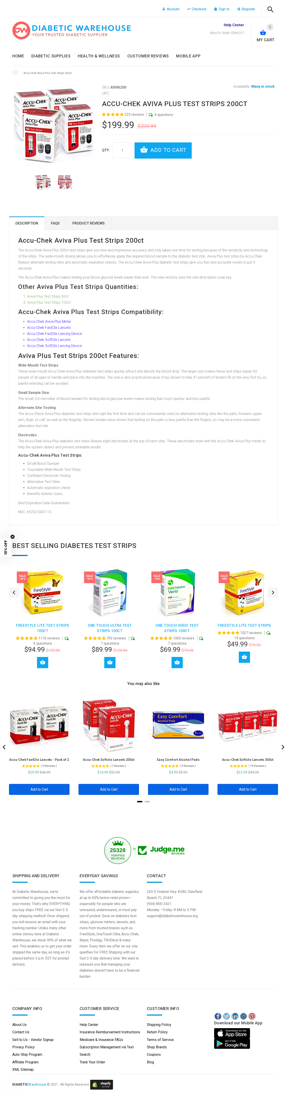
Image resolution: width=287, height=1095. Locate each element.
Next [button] (273, 592)
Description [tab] (26, 223)
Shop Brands (157, 1047)
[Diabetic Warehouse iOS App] (232, 1033)
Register (248, 9)
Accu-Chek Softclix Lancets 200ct (109, 759)
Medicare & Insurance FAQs (101, 1040)
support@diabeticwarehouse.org (172, 916)
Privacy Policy (23, 1047)
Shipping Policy (159, 1025)
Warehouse (29, 1084)
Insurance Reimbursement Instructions (110, 1032)
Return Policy (157, 1032)
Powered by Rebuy (143, 807)
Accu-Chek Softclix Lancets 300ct (248, 759)
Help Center (89, 1025)
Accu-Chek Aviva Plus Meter (49, 321)
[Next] (282, 747)
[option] (43, 182)
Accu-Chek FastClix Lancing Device (54, 334)
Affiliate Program (25, 1062)
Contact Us (20, 1032)
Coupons (154, 1054)
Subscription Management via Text (107, 1047)
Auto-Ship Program (27, 1054)
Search (85, 1054)
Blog (150, 1062)
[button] (113, 114)
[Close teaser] (12, 536)
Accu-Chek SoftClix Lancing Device (54, 346)
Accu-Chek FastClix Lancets (49, 327)
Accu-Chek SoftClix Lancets (49, 340)
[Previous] (4, 747)
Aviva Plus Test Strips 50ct (48, 296)
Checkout (199, 9)
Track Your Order (92, 1062)
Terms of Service (160, 1040)
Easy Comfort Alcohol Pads (178, 759)
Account (173, 9)
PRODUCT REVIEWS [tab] (88, 223)
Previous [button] (14, 592)
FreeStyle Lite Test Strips (244, 625)
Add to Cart (167, 150)
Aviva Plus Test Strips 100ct (49, 302)
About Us (19, 1025)
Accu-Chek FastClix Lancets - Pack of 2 (39, 759)
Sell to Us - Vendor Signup (33, 1040)
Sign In (224, 9)
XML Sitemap (23, 1069)
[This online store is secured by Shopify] (101, 1084)
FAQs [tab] (55, 223)
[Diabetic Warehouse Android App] (232, 1043)
